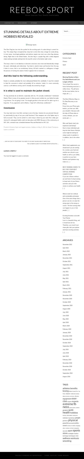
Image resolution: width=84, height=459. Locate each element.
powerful (65, 423)
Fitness (65, 61)
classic (68, 393)
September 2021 (67, 265)
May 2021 (66, 278)
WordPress (37, 455)
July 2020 (65, 312)
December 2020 (67, 295)
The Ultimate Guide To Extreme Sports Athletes (43, 143)
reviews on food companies (72, 428)
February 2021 (67, 288)
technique (65, 436)
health (66, 412)
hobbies (33, 127)
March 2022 (66, 251)
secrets (65, 431)
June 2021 (66, 275)
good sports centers (74, 407)
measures (75, 415)
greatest (65, 410)
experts (75, 401)
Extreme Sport (14, 127)
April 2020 (66, 322)
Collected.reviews (74, 393)
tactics (76, 433)
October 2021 (67, 261)
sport (70, 430)
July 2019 (65, 349)
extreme (28, 127)
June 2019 (66, 353)
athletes (66, 388)
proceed (71, 423)
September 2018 (67, 373)
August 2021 (66, 268)
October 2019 (67, 342)
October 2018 (67, 370)
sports (76, 430)
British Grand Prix (73, 391)
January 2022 (67, 254)
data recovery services (68, 396)
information (69, 415)
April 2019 (66, 356)
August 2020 (66, 309)
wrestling (67, 441)
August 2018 (66, 376)
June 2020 (66, 315)
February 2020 (67, 329)
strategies (71, 433)
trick (77, 436)
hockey (64, 415)
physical (73, 420)
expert (69, 401)
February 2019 (67, 359)
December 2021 (67, 258)
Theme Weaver (63, 455)
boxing (66, 391)
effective (77, 396)
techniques (72, 436)
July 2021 (65, 271)
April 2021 (66, 282)
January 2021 (67, 292)
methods (65, 418)
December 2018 (67, 363)
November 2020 (67, 298)
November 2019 (67, 339)
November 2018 (67, 366)
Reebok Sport (42, 10)
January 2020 (67, 332)
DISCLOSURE (22, 23)
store (65, 433)
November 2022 (67, 244)
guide (71, 410)
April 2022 (66, 248)
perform (65, 420)
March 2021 (66, 285)
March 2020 (66, 326)
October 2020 (67, 302)
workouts (75, 438)
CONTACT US (9, 23)
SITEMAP (34, 23)
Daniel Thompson (53, 127)
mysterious (71, 418)
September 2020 (67, 305)
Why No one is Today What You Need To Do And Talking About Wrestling (27, 141)
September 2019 (67, 346)
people (77, 418)
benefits (73, 388)
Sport (64, 65)
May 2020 (66, 319)
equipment (67, 399)
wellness (66, 438)
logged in (14, 156)
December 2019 (67, 336)
